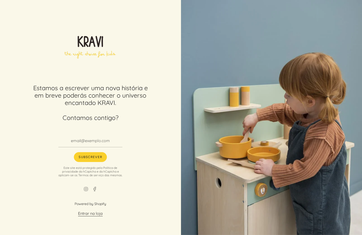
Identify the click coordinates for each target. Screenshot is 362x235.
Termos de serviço (91, 175)
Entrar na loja (90, 213)
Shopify (100, 204)
